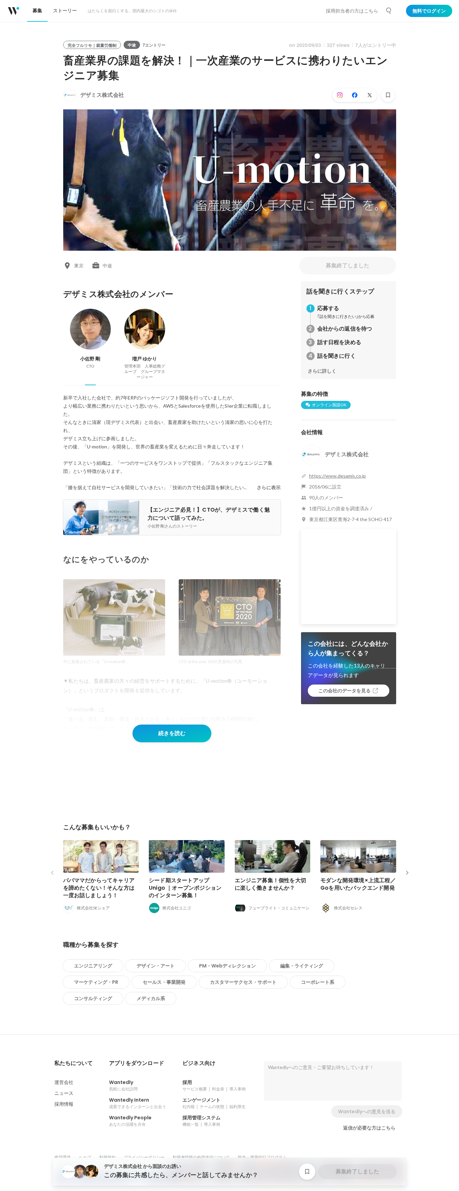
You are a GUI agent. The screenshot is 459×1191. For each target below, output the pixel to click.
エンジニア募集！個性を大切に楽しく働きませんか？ (270, 884)
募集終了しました (347, 265)
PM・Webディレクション (227, 965)
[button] (73, 1063)
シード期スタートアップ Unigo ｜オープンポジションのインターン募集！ (185, 887)
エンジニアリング (93, 965)
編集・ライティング (301, 965)
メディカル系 (151, 998)
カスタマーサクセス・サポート (243, 982)
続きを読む (172, 733)
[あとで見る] (388, 95)
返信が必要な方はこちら (369, 1127)
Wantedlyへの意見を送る (366, 1111)
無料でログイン (429, 10)
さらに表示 (269, 487)
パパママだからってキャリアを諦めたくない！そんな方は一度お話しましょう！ (99, 887)
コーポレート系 (317, 982)
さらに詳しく (322, 371)
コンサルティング (93, 998)
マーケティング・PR (96, 982)
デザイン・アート (156, 965)
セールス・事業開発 (164, 982)
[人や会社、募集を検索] (389, 11)
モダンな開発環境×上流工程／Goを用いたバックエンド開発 (358, 884)
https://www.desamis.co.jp (337, 476)
